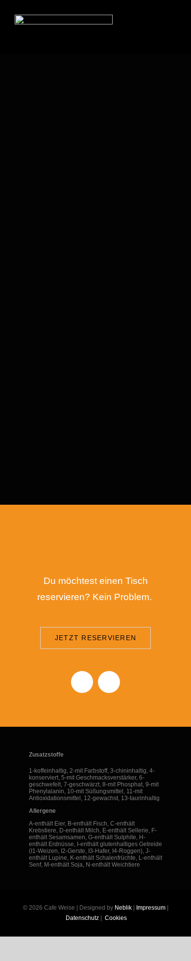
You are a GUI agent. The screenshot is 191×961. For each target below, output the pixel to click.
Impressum (151, 907)
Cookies (115, 918)
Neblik (123, 907)
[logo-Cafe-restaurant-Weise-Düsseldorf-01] (64, 18)
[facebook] (82, 682)
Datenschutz (82, 918)
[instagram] (109, 682)
